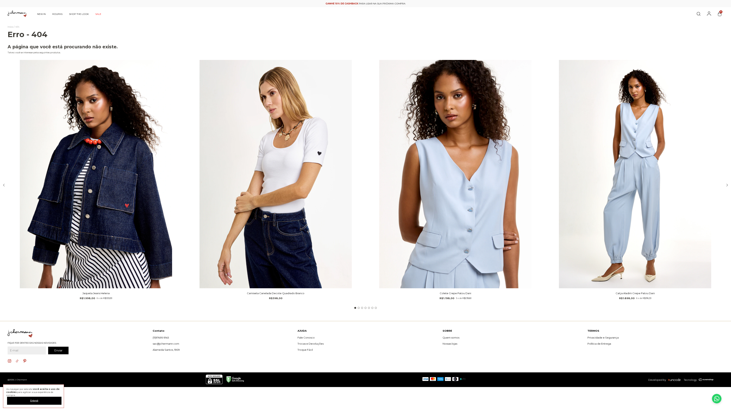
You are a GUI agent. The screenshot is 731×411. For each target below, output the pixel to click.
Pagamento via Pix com (365, 3)
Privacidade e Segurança (603, 337)
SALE (98, 14)
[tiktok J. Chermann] (17, 361)
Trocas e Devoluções (311, 343)
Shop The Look (79, 14)
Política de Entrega (599, 343)
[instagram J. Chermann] (9, 361)
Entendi (34, 400)
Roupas (57, 14)
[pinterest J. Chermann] (25, 361)
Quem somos (451, 337)
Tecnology (690, 379)
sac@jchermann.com (166, 343)
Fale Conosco (306, 337)
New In (41, 14)
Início (10, 26)
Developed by (657, 379)
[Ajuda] (716, 398)
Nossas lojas (450, 343)
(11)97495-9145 (161, 337)
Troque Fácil (305, 349)
